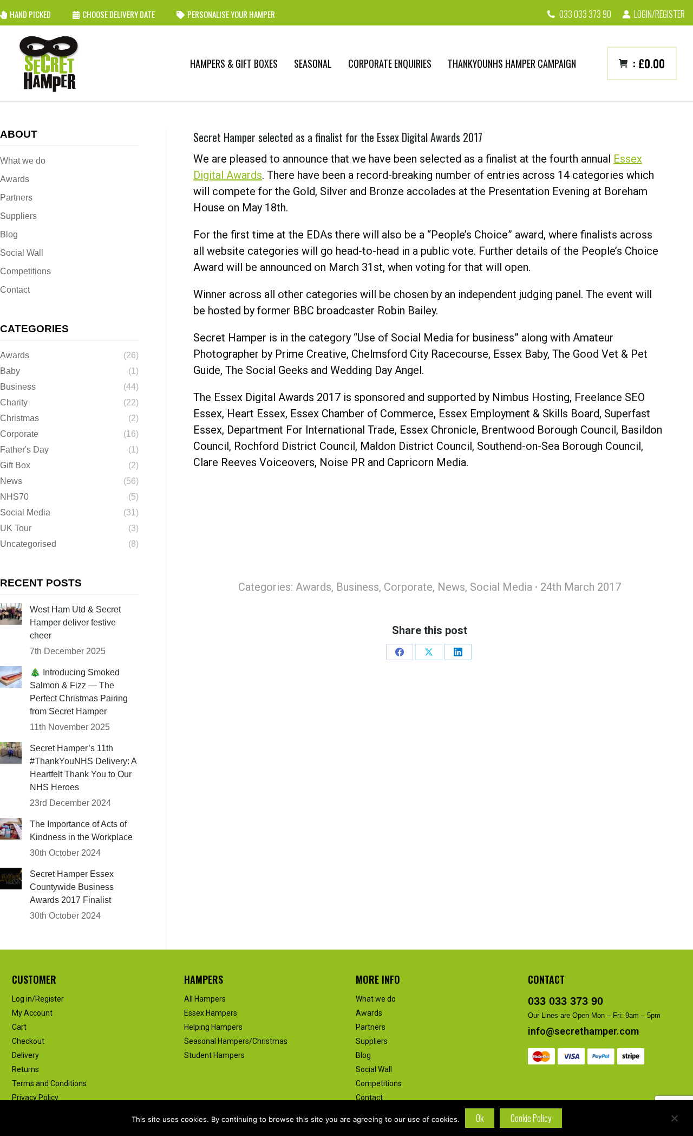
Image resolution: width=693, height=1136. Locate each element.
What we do (22, 160)
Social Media (501, 586)
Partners (16, 197)
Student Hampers (214, 1055)
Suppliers (18, 216)
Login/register (659, 14)
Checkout (28, 1041)
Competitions (25, 271)
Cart (19, 1027)
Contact (15, 289)
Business (357, 586)
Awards (313, 586)
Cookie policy (531, 1118)
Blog (9, 234)
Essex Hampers (210, 1013)
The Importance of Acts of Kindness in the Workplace (81, 830)
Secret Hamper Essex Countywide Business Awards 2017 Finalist (72, 887)
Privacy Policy (35, 1097)
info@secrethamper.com (583, 1031)
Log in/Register (38, 999)
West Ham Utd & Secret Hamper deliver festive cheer (75, 622)
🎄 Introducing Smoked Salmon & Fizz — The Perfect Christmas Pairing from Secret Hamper (79, 692)
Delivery (25, 1055)
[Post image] (11, 614)
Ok (479, 1118)
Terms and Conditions (49, 1083)
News (451, 586)
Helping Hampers (213, 1027)
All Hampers (205, 999)
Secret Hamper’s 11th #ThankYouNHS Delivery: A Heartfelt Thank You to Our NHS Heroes (83, 768)
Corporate (408, 586)
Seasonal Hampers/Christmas (235, 1041)
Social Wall (21, 252)
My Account (32, 1013)
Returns (25, 1069)
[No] (674, 1118)
